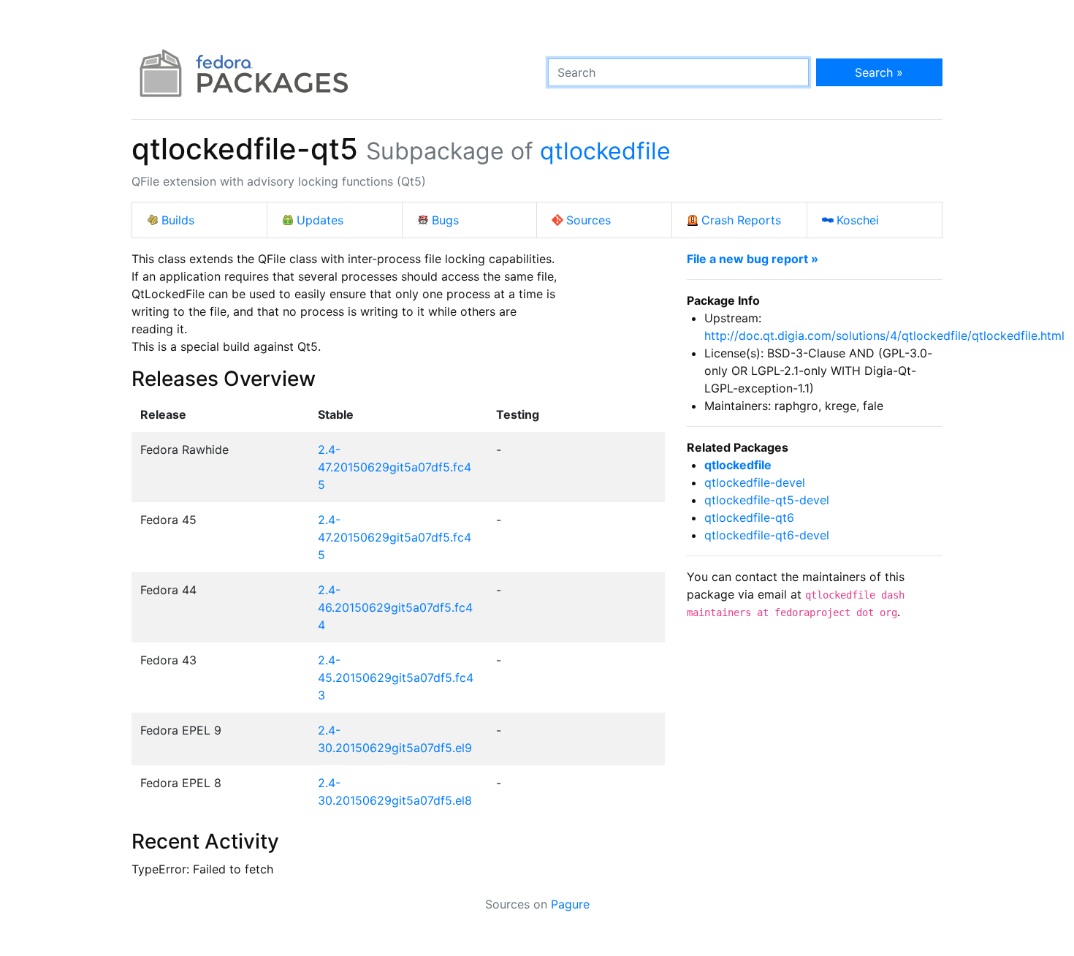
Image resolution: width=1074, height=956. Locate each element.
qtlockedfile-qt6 (749, 517)
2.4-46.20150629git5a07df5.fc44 (395, 607)
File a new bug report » (752, 258)
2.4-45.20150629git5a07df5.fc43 (395, 677)
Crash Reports (741, 220)
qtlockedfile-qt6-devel (766, 535)
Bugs (445, 220)
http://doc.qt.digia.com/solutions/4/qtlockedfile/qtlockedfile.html (884, 335)
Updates (320, 220)
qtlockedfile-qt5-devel (766, 500)
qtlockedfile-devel (754, 482)
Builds (177, 220)
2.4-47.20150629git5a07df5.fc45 (394, 467)
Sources (588, 220)
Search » (879, 72)
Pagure (570, 904)
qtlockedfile (605, 151)
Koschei (858, 220)
